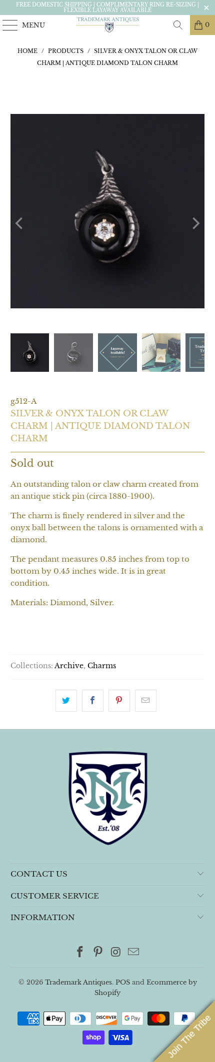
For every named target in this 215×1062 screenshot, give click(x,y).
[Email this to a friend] (145, 701)
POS (123, 982)
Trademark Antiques (78, 982)
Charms (102, 666)
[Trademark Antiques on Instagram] (116, 953)
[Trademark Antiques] (108, 25)
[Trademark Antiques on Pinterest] (98, 953)
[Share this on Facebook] (93, 701)
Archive (69, 666)
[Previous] (20, 223)
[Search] (178, 25)
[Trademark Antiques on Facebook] (80, 953)
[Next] (195, 223)
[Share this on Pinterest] (119, 701)
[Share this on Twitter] (66, 701)
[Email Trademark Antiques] (134, 953)
